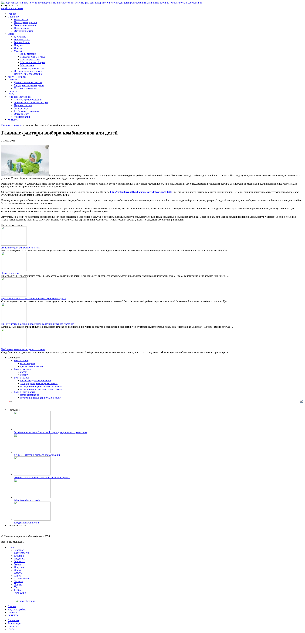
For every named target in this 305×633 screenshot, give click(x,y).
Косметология (21, 552)
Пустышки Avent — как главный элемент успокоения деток (33, 298)
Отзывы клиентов (24, 31)
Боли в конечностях (24, 392)
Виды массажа (28, 53)
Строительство (22, 578)
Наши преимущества (25, 22)
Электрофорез (21, 108)
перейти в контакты (12, 8)
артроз (23, 372)
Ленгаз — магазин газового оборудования (37, 455)
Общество (19, 561)
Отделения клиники (25, 25)
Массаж (18, 51)
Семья (17, 570)
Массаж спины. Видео (32, 62)
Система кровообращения (28, 99)
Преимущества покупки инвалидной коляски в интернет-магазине (37, 324)
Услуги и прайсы (17, 76)
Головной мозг (22, 42)
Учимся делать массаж (32, 68)
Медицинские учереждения (29, 85)
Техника (18, 581)
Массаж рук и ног (30, 59)
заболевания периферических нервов (40, 397)
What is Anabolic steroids (27, 500)
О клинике (13, 16)
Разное (11, 547)
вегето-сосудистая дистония (35, 380)
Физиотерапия (22, 116)
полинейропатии (29, 394)
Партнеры (13, 79)
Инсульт (18, 45)
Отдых (17, 564)
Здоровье (19, 550)
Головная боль (22, 39)
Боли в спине (21, 360)
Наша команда (22, 28)
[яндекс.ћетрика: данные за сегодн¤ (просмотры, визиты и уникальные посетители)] (25, 601)
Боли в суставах (22, 369)
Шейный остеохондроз (26, 111)
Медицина (19, 558)
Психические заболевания (28, 73)
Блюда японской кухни (26, 522)
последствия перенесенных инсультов (41, 386)
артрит (24, 374)
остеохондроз (27, 363)
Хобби (17, 590)
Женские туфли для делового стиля (20, 247)
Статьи (11, 94)
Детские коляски (10, 273)
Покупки (17, 125)
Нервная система (23, 105)
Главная (12, 13)
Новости (12, 91)
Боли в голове (21, 377)
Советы (18, 572)
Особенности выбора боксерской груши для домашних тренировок (50, 432)
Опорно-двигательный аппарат (31, 102)
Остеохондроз (21, 114)
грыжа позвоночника (31, 366)
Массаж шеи (27, 65)
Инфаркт (19, 48)
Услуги (18, 584)
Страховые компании (25, 88)
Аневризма (20, 36)
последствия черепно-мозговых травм (41, 389)
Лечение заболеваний (19, 96)
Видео (11, 33)
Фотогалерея (14, 623)
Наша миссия (21, 19)
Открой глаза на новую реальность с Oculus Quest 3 (42, 477)
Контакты (13, 119)
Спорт (17, 575)
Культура (19, 555)
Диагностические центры (28, 82)
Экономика (20, 593)
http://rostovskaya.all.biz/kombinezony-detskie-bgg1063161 (141, 192)
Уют (16, 587)
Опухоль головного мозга (28, 71)
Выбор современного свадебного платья (23, 349)
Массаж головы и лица (32, 56)
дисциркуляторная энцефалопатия (39, 383)
